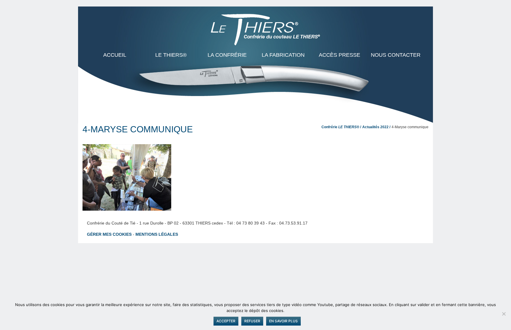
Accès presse (339, 55)
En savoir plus (283, 321)
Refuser (252, 321)
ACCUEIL (114, 55)
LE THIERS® (171, 55)
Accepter (225, 321)
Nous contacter (396, 55)
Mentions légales (156, 234)
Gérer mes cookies (109, 234)
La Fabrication (283, 55)
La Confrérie (227, 55)
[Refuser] (504, 314)
